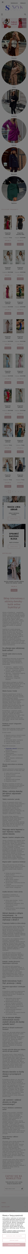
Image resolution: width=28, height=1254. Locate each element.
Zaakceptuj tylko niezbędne (14, 1236)
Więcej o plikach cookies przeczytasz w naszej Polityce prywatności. (13, 1231)
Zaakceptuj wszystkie (14, 1244)
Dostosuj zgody (14, 1240)
